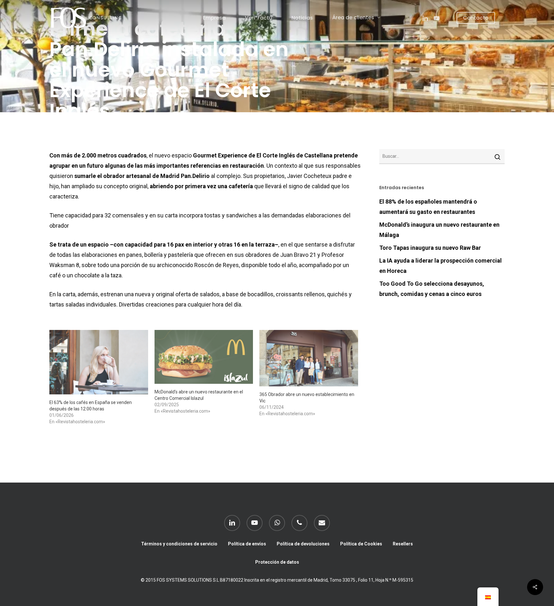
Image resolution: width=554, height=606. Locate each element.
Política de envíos (247, 543)
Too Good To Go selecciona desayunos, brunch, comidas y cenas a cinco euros (431, 288)
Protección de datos (277, 562)
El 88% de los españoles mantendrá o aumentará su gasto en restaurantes (428, 206)
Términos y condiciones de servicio (179, 543)
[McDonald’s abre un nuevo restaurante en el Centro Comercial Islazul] (204, 357)
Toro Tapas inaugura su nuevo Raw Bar (430, 247)
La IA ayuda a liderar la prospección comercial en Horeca (440, 265)
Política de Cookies (361, 543)
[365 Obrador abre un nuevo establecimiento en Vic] (308, 358)
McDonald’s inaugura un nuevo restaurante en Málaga (439, 229)
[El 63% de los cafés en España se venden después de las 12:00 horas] (98, 362)
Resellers (403, 543)
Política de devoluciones (303, 543)
